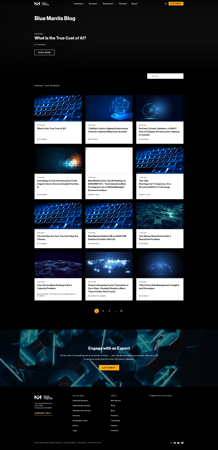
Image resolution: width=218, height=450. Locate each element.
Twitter (171, 443)
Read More (44, 52)
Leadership (115, 421)
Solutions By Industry (81, 406)
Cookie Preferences (94, 443)
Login (75, 431)
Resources (108, 3)
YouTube (178, 443)
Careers (114, 426)
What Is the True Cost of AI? (60, 38)
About (134, 3)
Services (93, 3)
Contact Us (42, 413)
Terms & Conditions (69, 443)
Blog (112, 411)
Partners (123, 3)
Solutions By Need (80, 401)
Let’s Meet (176, 4)
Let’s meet (109, 368)
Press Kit (114, 431)
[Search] (165, 3)
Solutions (78, 3)
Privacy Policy (81, 443)
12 (121, 311)
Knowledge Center (80, 421)
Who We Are (116, 401)
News (113, 406)
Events (75, 426)
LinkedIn (175, 443)
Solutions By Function (82, 411)
